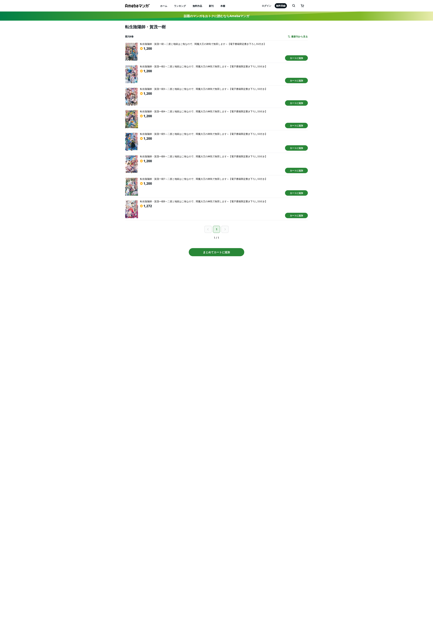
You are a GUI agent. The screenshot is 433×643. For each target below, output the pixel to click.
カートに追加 (296, 58)
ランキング (180, 5)
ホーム (163, 5)
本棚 (222, 5)
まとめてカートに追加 (216, 252)
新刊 (211, 5)
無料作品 (197, 5)
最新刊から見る (299, 36)
